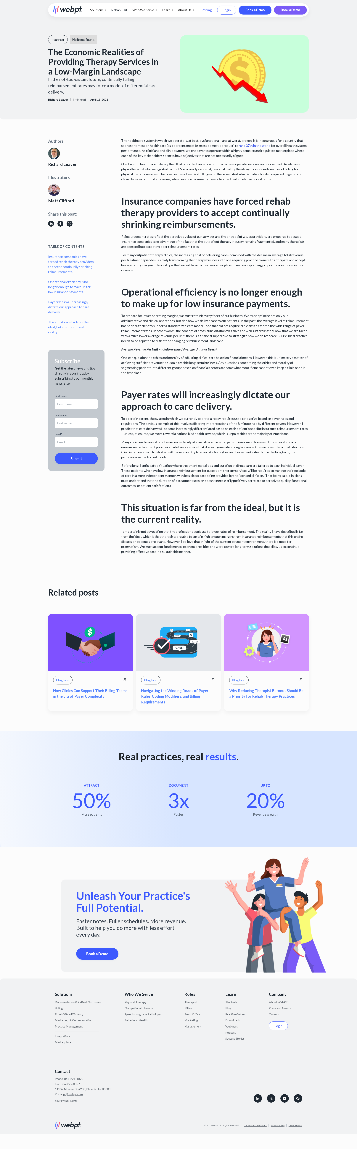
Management (192, 1026)
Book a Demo (255, 10)
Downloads (232, 1020)
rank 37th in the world (254, 145)
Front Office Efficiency (69, 1014)
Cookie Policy (295, 1125)
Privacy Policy (277, 1125)
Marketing (191, 1020)
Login (227, 10)
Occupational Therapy (139, 1008)
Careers (274, 1014)
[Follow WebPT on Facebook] (298, 1098)
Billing (59, 1008)
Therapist (190, 1002)
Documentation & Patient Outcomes (78, 1002)
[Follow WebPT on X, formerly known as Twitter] (271, 1098)
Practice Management (69, 1026)
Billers (188, 1008)
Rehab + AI (119, 10)
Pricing (207, 10)
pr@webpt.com (73, 1094)
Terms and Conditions (255, 1125)
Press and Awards (280, 1008)
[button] (98, 10)
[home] (68, 10)
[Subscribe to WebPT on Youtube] (284, 1098)
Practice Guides (235, 1014)
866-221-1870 (73, 1078)
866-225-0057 (70, 1084)
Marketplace (63, 1042)
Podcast (230, 1032)
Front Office (192, 1014)
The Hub (231, 1002)
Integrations (62, 1036)
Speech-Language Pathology (143, 1014)
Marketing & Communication (73, 1020)
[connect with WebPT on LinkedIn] (258, 1098)
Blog (228, 1008)
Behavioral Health (136, 1020)
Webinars (231, 1026)
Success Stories (235, 1038)
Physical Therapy (135, 1002)
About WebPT (278, 1002)
